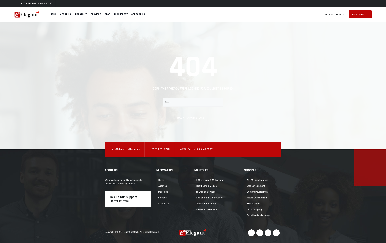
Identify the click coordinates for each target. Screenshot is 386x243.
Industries (80, 14)
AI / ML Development (257, 180)
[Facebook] (352, 3)
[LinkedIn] (364, 3)
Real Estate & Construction (209, 197)
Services (96, 14)
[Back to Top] (379, 238)
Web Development (256, 186)
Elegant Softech (131, 232)
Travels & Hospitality (206, 203)
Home (54, 14)
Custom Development (257, 191)
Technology (121, 14)
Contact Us (138, 14)
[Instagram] (370, 3)
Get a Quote (358, 14)
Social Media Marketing (258, 215)
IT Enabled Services (205, 191)
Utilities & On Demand (206, 209)
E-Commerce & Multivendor (210, 180)
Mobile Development (257, 197)
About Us (65, 14)
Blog (107, 14)
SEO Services (253, 203)
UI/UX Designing (255, 209)
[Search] (218, 102)
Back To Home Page (191, 117)
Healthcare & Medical (206, 186)
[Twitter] (358, 3)
